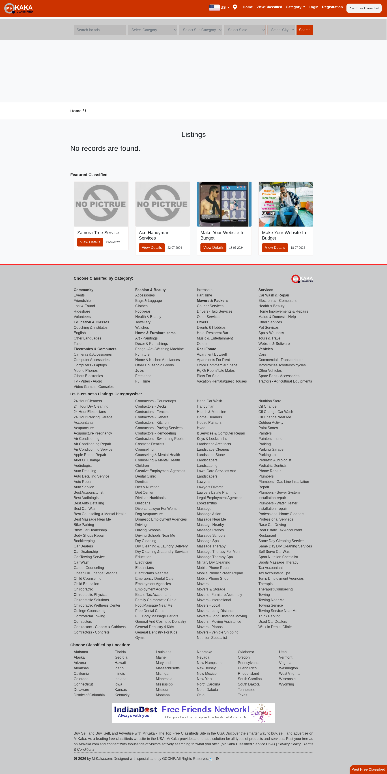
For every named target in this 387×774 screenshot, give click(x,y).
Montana (163, 695)
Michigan (163, 673)
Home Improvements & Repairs (283, 311)
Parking (264, 444)
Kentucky (122, 695)
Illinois (120, 673)
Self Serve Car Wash (275, 551)
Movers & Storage (211, 589)
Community (83, 290)
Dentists (141, 482)
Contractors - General (152, 417)
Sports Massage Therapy (278, 562)
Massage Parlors (210, 530)
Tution (79, 344)
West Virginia (289, 673)
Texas (242, 695)
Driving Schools (148, 530)
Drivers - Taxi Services (214, 311)
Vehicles (265, 349)
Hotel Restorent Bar (212, 333)
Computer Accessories (92, 360)
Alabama (81, 652)
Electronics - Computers (277, 301)
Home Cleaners (209, 417)
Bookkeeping (84, 541)
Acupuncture (84, 428)
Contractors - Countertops (155, 401)
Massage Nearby (210, 525)
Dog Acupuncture (149, 514)
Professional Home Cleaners (281, 514)
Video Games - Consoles (94, 387)
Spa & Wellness (271, 333)
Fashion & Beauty (150, 290)
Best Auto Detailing (89, 503)
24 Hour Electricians (90, 412)
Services (265, 290)
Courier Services (210, 306)
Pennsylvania (249, 663)
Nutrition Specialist (212, 638)
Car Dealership (86, 551)
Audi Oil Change (87, 460)
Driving (141, 525)
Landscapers (207, 460)
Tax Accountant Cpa (274, 573)
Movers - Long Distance (215, 611)
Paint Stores (268, 428)
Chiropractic (83, 589)
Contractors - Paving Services (159, 428)
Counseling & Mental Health (157, 455)
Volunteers (82, 317)
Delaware (81, 690)
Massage (204, 508)
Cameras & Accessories (93, 354)
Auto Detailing (85, 471)
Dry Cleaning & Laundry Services (161, 551)
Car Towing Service (89, 557)
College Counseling (89, 611)
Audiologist (83, 465)
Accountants (83, 422)
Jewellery (142, 322)
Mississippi (165, 684)
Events (79, 295)
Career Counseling (89, 568)
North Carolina (208, 684)
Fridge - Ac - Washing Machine (159, 349)
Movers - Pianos (210, 627)
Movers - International (214, 600)
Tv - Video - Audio (88, 381)
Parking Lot (267, 455)
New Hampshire (210, 663)
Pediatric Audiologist (274, 460)
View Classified (269, 7)
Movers (203, 584)
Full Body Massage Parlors (156, 616)
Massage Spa (208, 541)
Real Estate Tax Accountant (280, 530)
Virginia (285, 663)
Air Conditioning (86, 439)
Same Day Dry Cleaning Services (285, 546)
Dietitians (142, 503)
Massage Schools (211, 535)
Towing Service (270, 605)
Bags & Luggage (148, 301)
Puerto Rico (247, 668)
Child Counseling (87, 578)
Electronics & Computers (95, 349)
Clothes (141, 306)
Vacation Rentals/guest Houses (222, 381)
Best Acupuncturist (88, 492)
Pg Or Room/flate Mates (216, 370)
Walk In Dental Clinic (275, 627)
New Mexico (207, 673)
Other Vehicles (270, 370)
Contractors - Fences (151, 412)
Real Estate (206, 349)
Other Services (208, 317)
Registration (332, 7)
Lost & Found (84, 306)
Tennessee (246, 690)
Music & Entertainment (215, 338)
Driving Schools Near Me (155, 535)
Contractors (83, 621)
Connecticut (83, 684)
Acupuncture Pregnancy (93, 433)
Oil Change (267, 406)
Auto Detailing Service (91, 476)
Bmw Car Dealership (90, 530)
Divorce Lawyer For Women (157, 508)
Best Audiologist (86, 498)
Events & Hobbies (211, 327)
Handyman (205, 406)
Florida (120, 652)
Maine (161, 657)
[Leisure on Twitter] (239, 758)
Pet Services (268, 327)
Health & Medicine (211, 412)
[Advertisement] (193, 71)
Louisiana (164, 652)
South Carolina (250, 679)
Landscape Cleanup (213, 449)
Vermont (285, 657)
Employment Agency (151, 589)
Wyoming (286, 684)
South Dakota (249, 684)
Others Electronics (88, 376)
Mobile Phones (86, 370)
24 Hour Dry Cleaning (91, 406)
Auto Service (84, 487)
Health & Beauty (148, 317)
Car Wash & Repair (273, 295)
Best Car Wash (85, 508)
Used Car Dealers (272, 621)
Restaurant (267, 535)
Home (248, 7)
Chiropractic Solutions (91, 600)
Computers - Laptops (90, 365)
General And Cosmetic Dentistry (160, 621)
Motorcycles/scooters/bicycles (282, 365)
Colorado (81, 679)
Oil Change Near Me (274, 417)
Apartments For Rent (213, 360)
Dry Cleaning (145, 541)
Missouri (162, 690)
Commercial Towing (89, 616)
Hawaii (120, 663)
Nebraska (204, 652)
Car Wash (81, 562)
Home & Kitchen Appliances (157, 360)
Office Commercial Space (217, 365)
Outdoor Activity (270, 422)
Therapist (265, 584)
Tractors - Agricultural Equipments (285, 381)
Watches (142, 327)
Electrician (143, 562)
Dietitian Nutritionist (150, 498)
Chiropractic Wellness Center (97, 605)
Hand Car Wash (209, 401)
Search (304, 30)
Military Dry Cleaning (213, 562)
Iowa (118, 684)
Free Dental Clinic (149, 611)
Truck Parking (269, 616)
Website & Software (274, 344)
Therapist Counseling (275, 589)
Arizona (80, 663)
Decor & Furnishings (151, 344)
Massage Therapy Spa (215, 557)
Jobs (139, 370)
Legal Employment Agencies (219, 498)
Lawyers (203, 482)
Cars (262, 354)
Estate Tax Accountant (152, 595)
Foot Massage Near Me (153, 605)
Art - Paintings (146, 338)
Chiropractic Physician (92, 595)
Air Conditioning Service (93, 449)
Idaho (119, 668)
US (223, 7)
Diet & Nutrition (147, 487)
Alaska (79, 657)
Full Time (142, 381)
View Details (90, 242)
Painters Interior (271, 439)
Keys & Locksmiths (212, 439)
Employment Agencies (153, 584)
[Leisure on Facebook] (232, 758)
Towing (264, 595)
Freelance (143, 376)
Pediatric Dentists (272, 465)
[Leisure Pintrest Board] (224, 758)
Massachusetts (168, 668)
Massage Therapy (211, 546)
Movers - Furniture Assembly (219, 595)
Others (202, 322)
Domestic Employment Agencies (161, 519)
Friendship (82, 301)
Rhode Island (248, 673)
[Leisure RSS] (217, 758)
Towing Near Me (271, 600)
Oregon (244, 657)
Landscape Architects (214, 444)
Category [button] (294, 7)
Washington (288, 668)
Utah (283, 652)
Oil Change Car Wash (275, 412)
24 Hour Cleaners (88, 401)
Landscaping (207, 465)
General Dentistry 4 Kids (154, 627)
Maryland (163, 663)
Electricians (144, 568)
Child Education (86, 584)
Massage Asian (209, 514)
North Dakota (207, 690)
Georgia (121, 657)
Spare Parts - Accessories (278, 376)
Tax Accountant (270, 568)
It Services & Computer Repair (221, 433)
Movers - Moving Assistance (219, 621)
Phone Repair (269, 471)
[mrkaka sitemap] (211, 759)
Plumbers (266, 476)
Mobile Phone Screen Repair (220, 573)
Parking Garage (271, 449)
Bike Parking (84, 525)
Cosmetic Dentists (149, 444)
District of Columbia (89, 695)
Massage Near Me (211, 519)
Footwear (142, 311)
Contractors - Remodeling (155, 433)
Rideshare (82, 311)
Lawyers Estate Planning (216, 492)
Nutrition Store (269, 401)
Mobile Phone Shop (212, 578)
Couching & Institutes (91, 327)
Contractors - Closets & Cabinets (100, 627)
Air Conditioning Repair (92, 444)
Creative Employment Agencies (160, 471)
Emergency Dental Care (154, 578)
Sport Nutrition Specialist (278, 557)
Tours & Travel (269, 338)
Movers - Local (208, 605)
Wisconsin (287, 679)
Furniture (142, 354)
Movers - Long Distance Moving (222, 616)
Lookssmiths (207, 503)
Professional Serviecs (275, 519)
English (80, 333)
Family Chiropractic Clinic (155, 600)
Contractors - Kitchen (152, 422)
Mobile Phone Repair (214, 568)
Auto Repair (83, 482)
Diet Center (144, 492)
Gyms (139, 638)
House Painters (209, 422)
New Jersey (206, 668)
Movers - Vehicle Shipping (218, 632)
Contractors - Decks (151, 406)
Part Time (204, 295)
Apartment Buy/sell (212, 354)
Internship (205, 290)
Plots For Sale (208, 376)
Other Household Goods (154, 365)
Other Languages (87, 338)
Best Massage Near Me (92, 519)
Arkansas (81, 668)
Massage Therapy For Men (218, 551)
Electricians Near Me (151, 573)
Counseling (144, 449)
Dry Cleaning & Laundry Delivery (161, 546)
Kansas (121, 690)
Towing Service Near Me (277, 611)
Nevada (203, 657)
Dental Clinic (145, 476)
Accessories (145, 295)
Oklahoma (246, 652)
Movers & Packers (212, 301)
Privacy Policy (289, 744)
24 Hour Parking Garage (93, 417)
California (81, 673)
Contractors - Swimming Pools (159, 439)
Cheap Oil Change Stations (95, 573)
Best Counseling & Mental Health (100, 514)
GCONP (168, 759)
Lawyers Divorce (210, 487)
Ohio (200, 695)
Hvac (201, 428)
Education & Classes (91, 322)
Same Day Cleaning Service (281, 541)
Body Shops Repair (89, 535)
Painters (265, 433)
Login (313, 7)
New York (204, 679)
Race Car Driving (272, 525)
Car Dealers (83, 546)
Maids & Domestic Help (277, 317)
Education (143, 557)
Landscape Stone (211, 455)
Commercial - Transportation (280, 360)
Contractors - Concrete (92, 632)
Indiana (121, 679)
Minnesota (164, 679)
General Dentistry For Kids (156, 632)
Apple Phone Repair (90, 455)
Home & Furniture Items (155, 333)
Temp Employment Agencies (281, 578)
